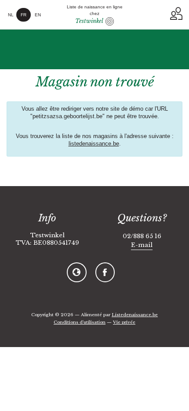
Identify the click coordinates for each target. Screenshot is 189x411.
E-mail (142, 245)
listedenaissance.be (94, 144)
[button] (176, 13)
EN (38, 14)
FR (23, 14)
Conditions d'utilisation (79, 322)
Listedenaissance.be (135, 315)
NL (11, 14)
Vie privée (124, 322)
